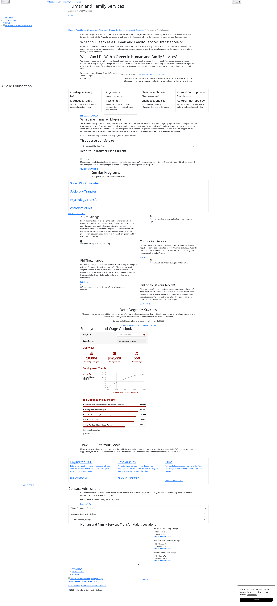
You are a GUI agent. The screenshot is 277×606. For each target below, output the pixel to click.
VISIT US (6, 23)
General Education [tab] (146, 74)
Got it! (256, 600)
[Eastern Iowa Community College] (139, 1)
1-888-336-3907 (74, 581)
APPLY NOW (8, 18)
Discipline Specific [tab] (128, 74)
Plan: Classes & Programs (86, 30)
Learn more (252, 595)
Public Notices (74, 585)
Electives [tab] (161, 74)
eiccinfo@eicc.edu (89, 581)
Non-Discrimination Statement (93, 585)
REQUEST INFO (9, 20)
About (144, 579)
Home (70, 30)
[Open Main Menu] (5, 1)
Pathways (103, 30)
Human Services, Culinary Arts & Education (126, 30)
